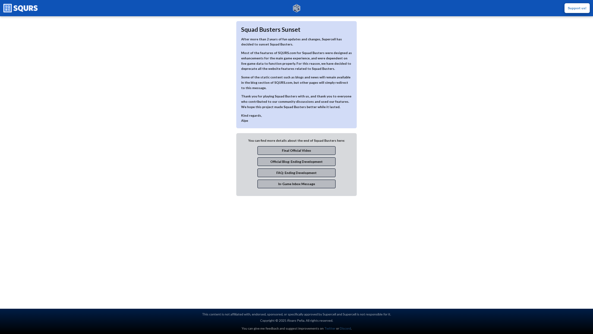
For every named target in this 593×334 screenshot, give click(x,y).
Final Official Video (296, 150)
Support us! (577, 8)
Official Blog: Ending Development (296, 162)
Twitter (329, 328)
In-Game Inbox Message (296, 184)
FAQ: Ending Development (296, 173)
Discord (345, 328)
